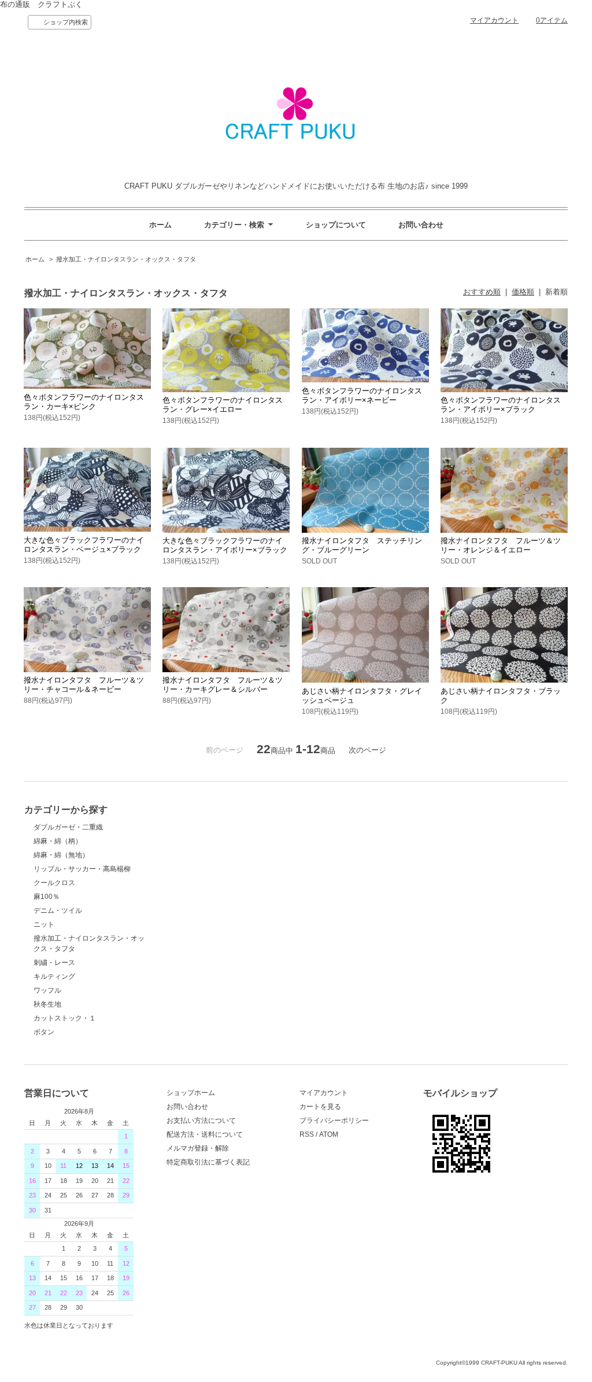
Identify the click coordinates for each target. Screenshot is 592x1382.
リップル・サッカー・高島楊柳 (82, 869)
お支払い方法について (201, 1120)
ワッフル (47, 990)
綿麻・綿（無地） (61, 855)
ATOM (328, 1134)
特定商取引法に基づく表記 (208, 1162)
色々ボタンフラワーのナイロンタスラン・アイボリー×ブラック (501, 405)
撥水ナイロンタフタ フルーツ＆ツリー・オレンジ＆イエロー (501, 545)
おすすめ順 (482, 292)
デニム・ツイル (58, 910)
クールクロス (54, 883)
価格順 (523, 292)
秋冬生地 (47, 1004)
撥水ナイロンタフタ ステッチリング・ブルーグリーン (362, 545)
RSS (306, 1134)
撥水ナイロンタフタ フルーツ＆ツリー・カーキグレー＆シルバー (222, 685)
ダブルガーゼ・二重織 (68, 827)
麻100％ (47, 897)
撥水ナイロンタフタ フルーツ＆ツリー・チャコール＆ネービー (84, 685)
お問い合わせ (420, 224)
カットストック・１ (65, 1018)
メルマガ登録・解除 (197, 1148)
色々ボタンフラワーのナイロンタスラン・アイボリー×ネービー (362, 395)
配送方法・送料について (204, 1134)
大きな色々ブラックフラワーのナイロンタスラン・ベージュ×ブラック (84, 545)
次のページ (367, 750)
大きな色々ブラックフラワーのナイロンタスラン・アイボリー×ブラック (224, 545)
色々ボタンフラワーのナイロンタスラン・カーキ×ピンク (84, 402)
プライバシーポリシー (334, 1120)
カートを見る (320, 1107)
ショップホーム (190, 1093)
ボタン (44, 1032)
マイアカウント (494, 20)
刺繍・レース (54, 963)
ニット (44, 924)
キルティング (54, 976)
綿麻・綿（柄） (58, 841)
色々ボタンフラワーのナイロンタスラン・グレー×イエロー (222, 405)
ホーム (160, 224)
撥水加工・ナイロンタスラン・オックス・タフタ (126, 259)
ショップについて (336, 224)
